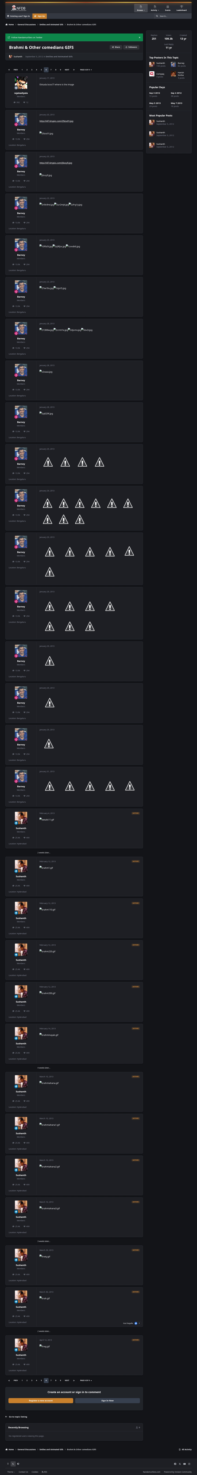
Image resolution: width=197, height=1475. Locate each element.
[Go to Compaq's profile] (151, 73)
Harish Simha (181, 73)
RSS (45, 1472)
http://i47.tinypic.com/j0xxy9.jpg (56, 162)
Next (67, 70)
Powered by (178, 1472)
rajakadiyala (21, 93)
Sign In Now (107, 1400)
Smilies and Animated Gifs (59, 56)
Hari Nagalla (128, 1323)
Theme (10, 1472)
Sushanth (18, 56)
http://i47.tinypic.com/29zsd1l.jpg (56, 121)
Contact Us (23, 1472)
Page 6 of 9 (85, 70)
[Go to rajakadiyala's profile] (21, 83)
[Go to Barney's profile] (21, 119)
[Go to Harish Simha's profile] (173, 73)
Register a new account (41, 1400)
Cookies (35, 1472)
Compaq (160, 73)
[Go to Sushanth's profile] (10, 56)
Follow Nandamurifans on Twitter (26, 37)
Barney (21, 129)
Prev (16, 70)
